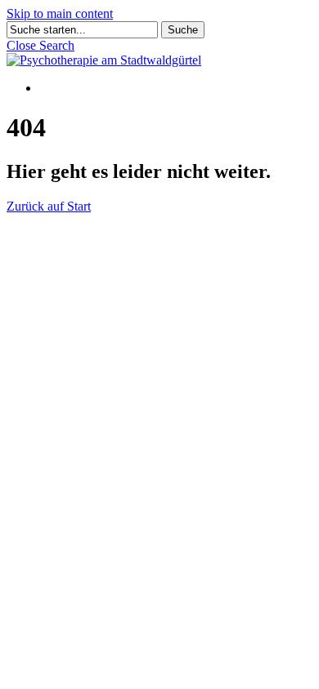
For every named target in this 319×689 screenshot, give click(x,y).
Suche (183, 30)
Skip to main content (60, 13)
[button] (40, 45)
